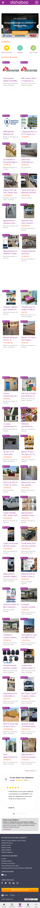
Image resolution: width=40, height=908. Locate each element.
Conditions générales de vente (9, 868)
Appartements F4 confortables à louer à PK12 (10, 696)
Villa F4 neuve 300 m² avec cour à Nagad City (10, 726)
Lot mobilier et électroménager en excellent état (10, 162)
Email (5, 875)
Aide (2, 865)
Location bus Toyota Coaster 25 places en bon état (28, 668)
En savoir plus (7, 829)
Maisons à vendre (6, 845)
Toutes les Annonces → (31, 770)
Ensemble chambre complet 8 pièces (28, 607)
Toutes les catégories (7, 852)
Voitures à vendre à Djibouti (8, 840)
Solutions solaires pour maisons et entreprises (10, 309)
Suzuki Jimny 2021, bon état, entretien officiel (28, 546)
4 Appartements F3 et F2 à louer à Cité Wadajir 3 (29, 134)
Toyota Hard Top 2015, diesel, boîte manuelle (10, 192)
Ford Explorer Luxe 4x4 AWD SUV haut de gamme (28, 637)
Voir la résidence (20, 34)
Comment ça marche (9, 865)
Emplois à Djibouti (6, 850)
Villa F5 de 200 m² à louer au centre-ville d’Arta (10, 485)
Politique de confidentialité (25, 868)
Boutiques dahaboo (6, 861)
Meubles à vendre (6, 847)
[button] (13, 813)
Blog (17, 865)
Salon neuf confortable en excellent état (27, 162)
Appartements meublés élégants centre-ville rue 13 (10, 576)
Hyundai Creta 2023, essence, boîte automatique (28, 223)
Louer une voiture (21, 840)
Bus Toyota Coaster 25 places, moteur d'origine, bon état (29, 696)
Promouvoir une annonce (8, 863)
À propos (3, 858)
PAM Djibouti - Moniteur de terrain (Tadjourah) (10, 134)
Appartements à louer (7, 843)
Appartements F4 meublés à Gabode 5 (10, 253)
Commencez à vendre (21, 890)
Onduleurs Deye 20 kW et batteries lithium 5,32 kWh (11, 607)
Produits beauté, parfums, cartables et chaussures (10, 668)
